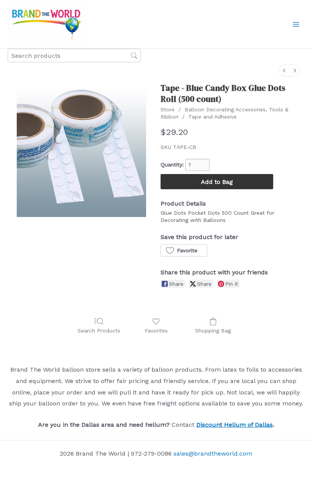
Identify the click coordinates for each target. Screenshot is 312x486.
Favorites (156, 331)
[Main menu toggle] (296, 24)
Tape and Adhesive (212, 117)
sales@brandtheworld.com (213, 453)
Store (168, 109)
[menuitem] (284, 70)
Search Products (99, 331)
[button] (184, 250)
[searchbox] (74, 55)
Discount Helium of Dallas (234, 424)
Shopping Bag (213, 331)
